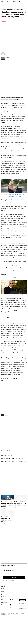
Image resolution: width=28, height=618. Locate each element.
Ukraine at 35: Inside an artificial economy (12, 458)
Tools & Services (22, 606)
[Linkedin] (19, 62)
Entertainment (4, 602)
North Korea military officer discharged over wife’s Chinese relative (20, 503)
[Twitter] (10, 602)
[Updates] (3, 54)
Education (3, 601)
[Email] (25, 62)
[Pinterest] (22, 62)
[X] (10, 62)
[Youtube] (10, 607)
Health (2, 606)
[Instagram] (10, 605)
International (21, 603)
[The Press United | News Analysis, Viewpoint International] (15, 1)
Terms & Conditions (22, 608)
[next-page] (4, 526)
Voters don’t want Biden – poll (14, 295)
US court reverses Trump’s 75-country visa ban (13, 461)
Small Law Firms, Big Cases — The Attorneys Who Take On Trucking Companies (7, 504)
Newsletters (21, 605)
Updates (6, 20)
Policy (20, 610)
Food (2, 604)
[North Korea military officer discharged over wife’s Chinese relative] (20, 497)
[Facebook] (7, 62)
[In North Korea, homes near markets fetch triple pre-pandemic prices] (7, 512)
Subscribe (14, 577)
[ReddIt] (13, 62)
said (23, 142)
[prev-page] (2, 526)
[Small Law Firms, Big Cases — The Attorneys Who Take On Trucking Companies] (7, 497)
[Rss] (10, 608)
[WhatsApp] (16, 62)
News (6, 414)
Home (3, 20)
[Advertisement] (14, 37)
